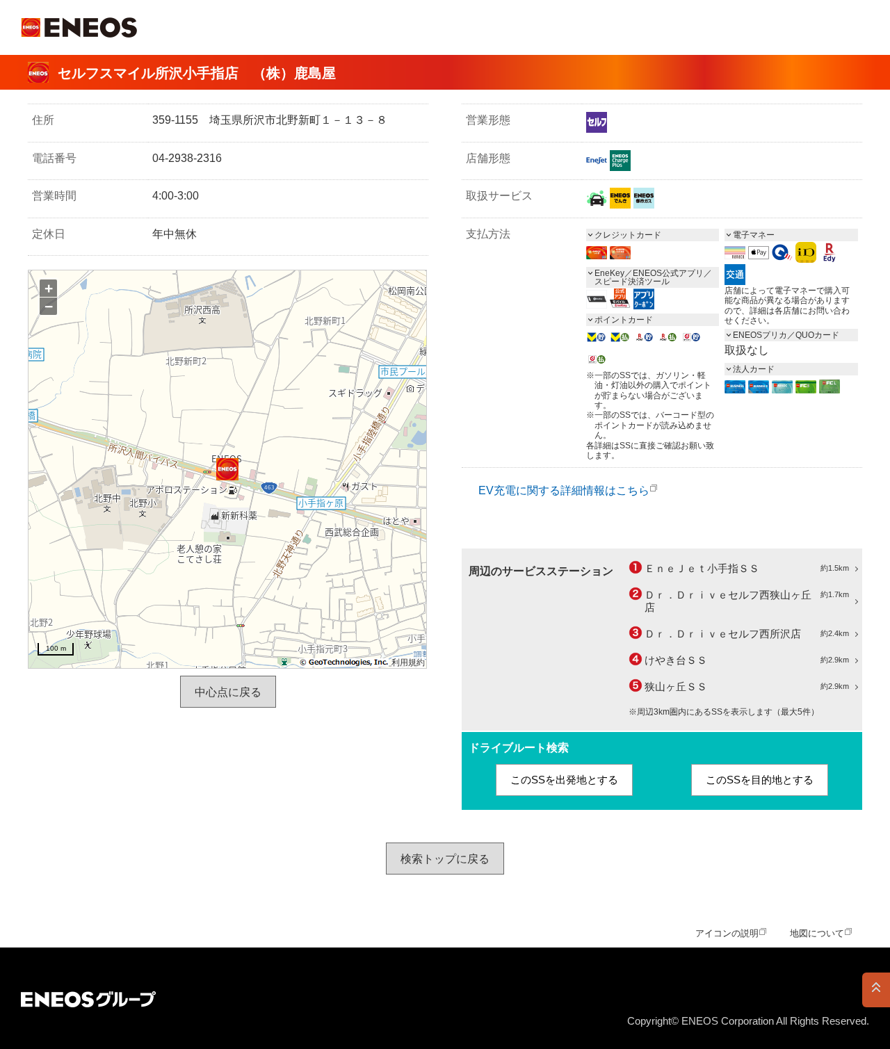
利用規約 (408, 662)
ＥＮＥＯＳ (79, 27)
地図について (817, 933)
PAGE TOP (876, 990)
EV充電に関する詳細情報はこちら (563, 490)
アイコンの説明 (727, 933)
